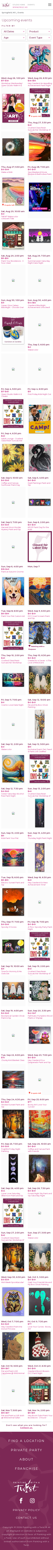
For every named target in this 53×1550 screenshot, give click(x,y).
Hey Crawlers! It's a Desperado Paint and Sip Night (39, 1062)
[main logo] (6, 4)
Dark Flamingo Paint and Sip (39, 484)
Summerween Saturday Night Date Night (39, 262)
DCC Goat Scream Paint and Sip (39, 617)
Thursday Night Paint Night (40, 838)
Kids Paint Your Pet (10, 838)
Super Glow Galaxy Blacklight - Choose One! (12, 306)
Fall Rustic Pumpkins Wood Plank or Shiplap (40, 1017)
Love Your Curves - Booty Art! (39, 1328)
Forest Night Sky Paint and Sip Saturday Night (40, 1194)
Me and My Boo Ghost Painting (38, 706)
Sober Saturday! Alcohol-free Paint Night (12, 795)
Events (31, 5)
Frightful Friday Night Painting (10, 1150)
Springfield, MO (9, 13)
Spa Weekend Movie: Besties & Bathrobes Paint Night (40, 174)
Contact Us (26, 1517)
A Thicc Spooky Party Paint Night (40, 928)
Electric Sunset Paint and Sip (12, 884)
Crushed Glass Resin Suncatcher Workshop (11, 661)
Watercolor (33, 350)
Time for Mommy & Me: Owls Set (11, 972)
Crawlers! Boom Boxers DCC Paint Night (38, 1372)
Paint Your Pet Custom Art (13, 616)
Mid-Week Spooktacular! (12, 1282)
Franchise (26, 1469)
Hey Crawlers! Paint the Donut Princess (11, 1328)
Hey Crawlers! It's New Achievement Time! (38, 884)
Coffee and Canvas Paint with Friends (39, 1150)
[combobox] (14, 31)
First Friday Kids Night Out (39, 394)
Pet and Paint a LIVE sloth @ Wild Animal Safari (12, 1416)
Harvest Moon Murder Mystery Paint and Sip (11, 528)
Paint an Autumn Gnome (12, 572)
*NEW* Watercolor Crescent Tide (9, 218)
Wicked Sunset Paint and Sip (12, 1106)
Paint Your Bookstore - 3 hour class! (12, 262)
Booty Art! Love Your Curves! (37, 1106)
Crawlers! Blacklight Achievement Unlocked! (39, 306)
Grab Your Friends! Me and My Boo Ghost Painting (40, 1283)
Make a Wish (7, 172)
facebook (21, 1500)
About (27, 1459)
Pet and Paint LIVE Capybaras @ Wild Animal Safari (12, 1373)
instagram (32, 1500)
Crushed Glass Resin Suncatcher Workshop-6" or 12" (39, 130)
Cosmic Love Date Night (12, 705)
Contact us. (26, 1427)
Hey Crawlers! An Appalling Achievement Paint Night (40, 84)
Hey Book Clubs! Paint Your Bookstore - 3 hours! (40, 1416)
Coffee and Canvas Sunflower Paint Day (10, 484)
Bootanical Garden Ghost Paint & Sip (12, 1017)
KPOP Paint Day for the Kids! (38, 528)
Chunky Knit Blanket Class (12, 1060)
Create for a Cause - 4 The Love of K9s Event (39, 661)
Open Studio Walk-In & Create (11, 395)
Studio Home (19, 5)
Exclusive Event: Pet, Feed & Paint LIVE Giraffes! (40, 750)
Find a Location (26, 1441)
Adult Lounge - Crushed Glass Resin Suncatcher (12, 440)
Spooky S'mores (8, 927)
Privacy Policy (26, 1510)
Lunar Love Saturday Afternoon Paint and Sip (12, 1194)
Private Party (26, 1450)
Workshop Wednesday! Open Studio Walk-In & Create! (11, 85)
